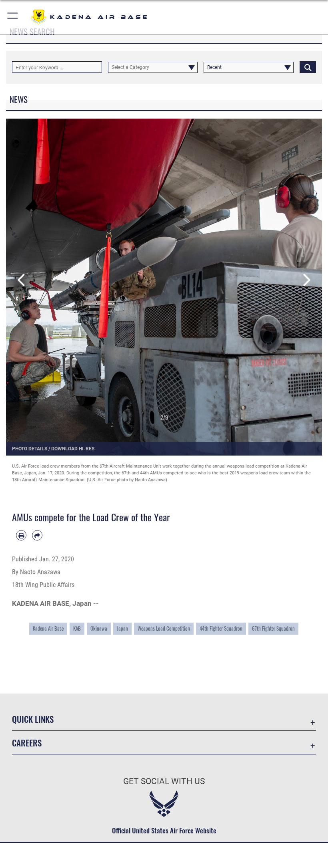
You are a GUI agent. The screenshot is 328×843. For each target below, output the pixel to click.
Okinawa (98, 628)
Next (306, 280)
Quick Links (33, 719)
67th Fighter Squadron (273, 628)
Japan (122, 628)
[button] (13, 17)
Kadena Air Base (48, 628)
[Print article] (21, 535)
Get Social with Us (164, 781)
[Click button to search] (308, 67)
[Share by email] (37, 535)
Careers (27, 742)
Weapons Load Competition (164, 628)
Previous (22, 280)
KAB (77, 628)
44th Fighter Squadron (221, 628)
